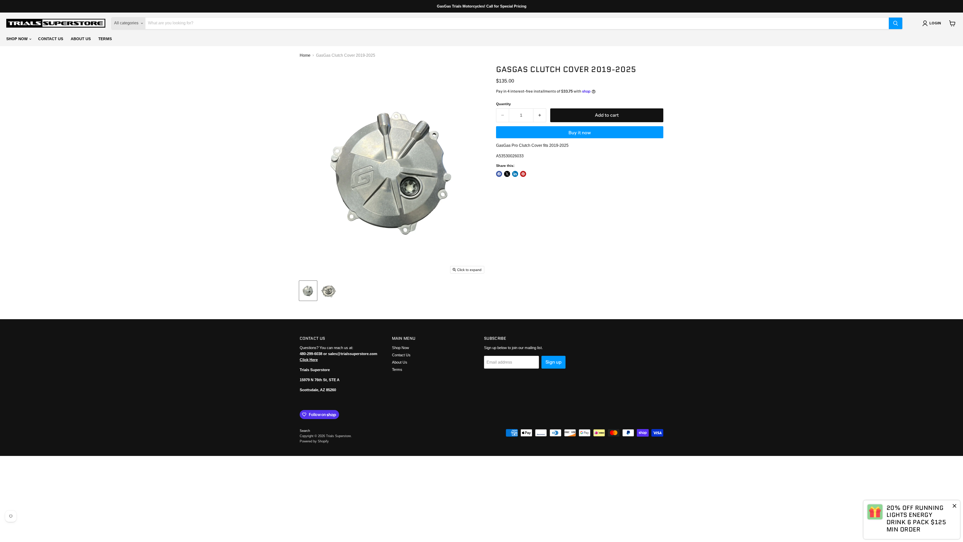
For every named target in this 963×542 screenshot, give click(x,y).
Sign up (553, 362)
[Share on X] (507, 174)
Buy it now (580, 133)
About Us (81, 39)
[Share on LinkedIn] (515, 174)
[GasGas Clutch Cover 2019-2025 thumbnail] (308, 291)
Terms (105, 39)
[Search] (895, 23)
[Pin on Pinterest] (523, 174)
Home (305, 55)
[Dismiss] (954, 506)
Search (305, 431)
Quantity (503, 104)
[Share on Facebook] (499, 174)
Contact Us (50, 39)
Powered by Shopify (314, 441)
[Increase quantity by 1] (539, 115)
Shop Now (17, 39)
